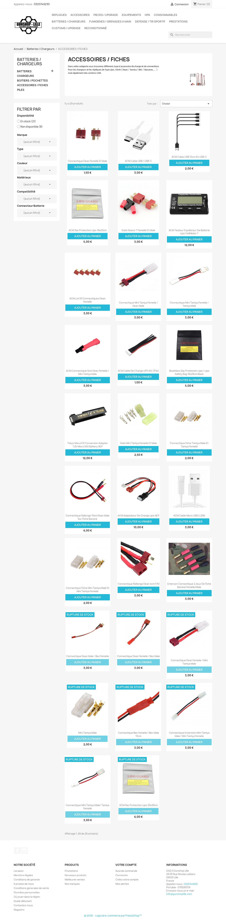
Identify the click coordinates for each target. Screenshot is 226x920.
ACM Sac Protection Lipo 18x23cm (88, 230)
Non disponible (32, 126)
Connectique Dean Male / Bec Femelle (87, 656)
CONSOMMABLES (165, 15)
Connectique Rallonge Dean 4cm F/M (138, 583)
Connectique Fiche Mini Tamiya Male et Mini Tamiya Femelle (87, 589)
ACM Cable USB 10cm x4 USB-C (189, 156)
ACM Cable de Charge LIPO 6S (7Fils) (138, 370)
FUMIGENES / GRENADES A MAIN (110, 21)
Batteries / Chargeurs (29, 62)
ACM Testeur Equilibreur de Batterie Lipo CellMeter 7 (189, 232)
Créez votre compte (126, 879)
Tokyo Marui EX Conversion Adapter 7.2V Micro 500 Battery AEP (87, 445)
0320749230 (42, 4)
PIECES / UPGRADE (105, 15)
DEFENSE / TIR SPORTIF (150, 21)
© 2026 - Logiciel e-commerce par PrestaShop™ (113, 915)
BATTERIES (24, 71)
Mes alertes (122, 883)
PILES (20, 90)
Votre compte (126, 865)
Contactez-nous (23, 905)
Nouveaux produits (75, 875)
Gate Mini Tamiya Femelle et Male (138, 443)
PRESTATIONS (178, 21)
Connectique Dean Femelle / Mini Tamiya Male (189, 662)
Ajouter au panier (87, 167)
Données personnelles (27, 892)
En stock (28, 121)
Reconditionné (95, 28)
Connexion (121, 875)
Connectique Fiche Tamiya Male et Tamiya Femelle (189, 445)
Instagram (24, 850)
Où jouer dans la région (27, 896)
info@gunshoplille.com (179, 893)
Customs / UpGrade (66, 28)
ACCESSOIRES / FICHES (32, 85)
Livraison (19, 870)
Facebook (17, 850)
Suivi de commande (126, 870)
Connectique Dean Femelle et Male (87, 161)
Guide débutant (23, 901)
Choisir (186, 104)
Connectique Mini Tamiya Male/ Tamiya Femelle (87, 807)
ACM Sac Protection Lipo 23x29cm (138, 805)
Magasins (19, 909)
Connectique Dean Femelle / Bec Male (138, 656)
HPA (147, 15)
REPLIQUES (59, 15)
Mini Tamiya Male (87, 732)
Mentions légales (23, 875)
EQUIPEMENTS (131, 15)
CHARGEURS (25, 76)
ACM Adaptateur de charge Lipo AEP (138, 515)
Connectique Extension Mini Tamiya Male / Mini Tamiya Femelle (189, 734)
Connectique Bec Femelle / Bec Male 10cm (138, 734)
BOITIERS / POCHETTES (32, 80)
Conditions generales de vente (31, 888)
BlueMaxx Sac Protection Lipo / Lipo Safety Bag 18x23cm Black (189, 372)
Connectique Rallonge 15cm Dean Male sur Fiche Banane (87, 517)
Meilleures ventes (75, 879)
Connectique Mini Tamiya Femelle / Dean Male (138, 304)
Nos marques (72, 883)
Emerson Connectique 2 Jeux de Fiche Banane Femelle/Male (189, 585)
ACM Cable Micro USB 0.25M (189, 515)
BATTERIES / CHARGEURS (68, 21)
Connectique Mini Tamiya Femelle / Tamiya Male (189, 304)
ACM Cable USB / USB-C (138, 161)
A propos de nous (24, 883)
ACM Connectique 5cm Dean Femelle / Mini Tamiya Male (87, 372)
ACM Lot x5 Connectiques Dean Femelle (87, 300)
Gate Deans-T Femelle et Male (138, 230)
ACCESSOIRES (80, 15)
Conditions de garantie (27, 879)
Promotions (71, 870)
